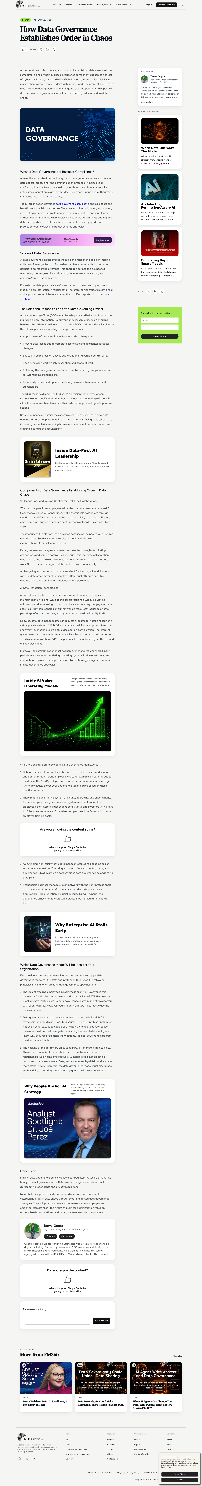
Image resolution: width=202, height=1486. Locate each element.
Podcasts (57, 5)
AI (67, 1440)
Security (70, 1459)
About (169, 1440)
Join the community (166, 5)
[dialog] (179, 1468)
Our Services (107, 1473)
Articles (110, 1440)
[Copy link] (54, 49)
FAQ (169, 1449)
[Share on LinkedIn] (47, 49)
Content (68, 5)
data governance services (71, 203)
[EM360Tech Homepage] (31, 1442)
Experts (137, 1444)
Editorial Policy (150, 1473)
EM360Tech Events (122, 5)
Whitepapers (112, 1459)
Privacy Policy (133, 1473)
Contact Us (91, 1473)
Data (27, 20)
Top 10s (110, 1449)
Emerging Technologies (76, 1449)
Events (137, 1440)
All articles (177, 1356)
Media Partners (141, 1449)
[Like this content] (23, 49)
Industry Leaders (104, 5)
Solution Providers (85, 5)
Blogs (169, 1444)
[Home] (28, 7)
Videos (110, 1454)
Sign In (149, 5)
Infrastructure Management (78, 1454)
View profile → (147, 102)
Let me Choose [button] (180, 1474)
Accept (179, 1480)
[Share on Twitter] (41, 49)
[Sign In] (50, 1236)
